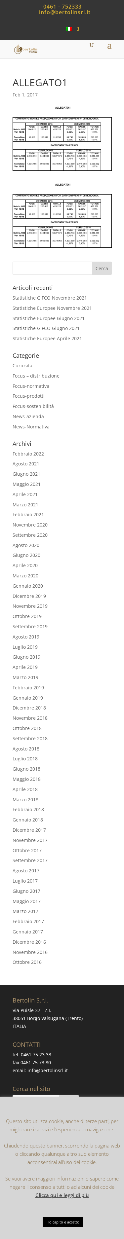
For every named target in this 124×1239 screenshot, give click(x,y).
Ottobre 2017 (27, 850)
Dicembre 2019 (29, 596)
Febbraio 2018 (28, 809)
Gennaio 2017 (28, 932)
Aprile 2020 (25, 565)
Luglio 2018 (25, 758)
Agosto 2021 (26, 463)
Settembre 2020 (30, 535)
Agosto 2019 (26, 637)
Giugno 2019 (26, 657)
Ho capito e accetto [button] (63, 1222)
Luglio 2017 (25, 881)
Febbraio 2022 (28, 454)
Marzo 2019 (25, 677)
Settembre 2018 (30, 738)
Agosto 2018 (26, 749)
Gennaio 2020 (28, 586)
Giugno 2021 (26, 474)
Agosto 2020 (26, 545)
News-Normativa (31, 426)
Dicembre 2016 (29, 942)
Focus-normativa (31, 386)
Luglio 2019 (25, 647)
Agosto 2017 (26, 870)
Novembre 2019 (30, 606)
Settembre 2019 (30, 626)
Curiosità (22, 365)
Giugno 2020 (26, 555)
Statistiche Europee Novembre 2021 (52, 308)
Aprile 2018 (25, 789)
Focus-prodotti (29, 396)
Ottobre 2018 (27, 728)
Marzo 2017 (25, 911)
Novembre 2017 (30, 840)
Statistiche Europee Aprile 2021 (47, 338)
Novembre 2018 (30, 718)
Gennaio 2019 (28, 698)
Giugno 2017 (26, 891)
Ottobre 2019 (27, 616)
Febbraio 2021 (28, 514)
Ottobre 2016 (27, 962)
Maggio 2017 (27, 901)
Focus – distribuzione (36, 376)
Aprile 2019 (25, 667)
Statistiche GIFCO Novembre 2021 (50, 298)
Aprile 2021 (25, 494)
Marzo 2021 (25, 504)
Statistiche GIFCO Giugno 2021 (46, 328)
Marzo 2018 (25, 799)
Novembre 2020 (30, 525)
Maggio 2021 (27, 484)
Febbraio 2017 (28, 921)
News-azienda (28, 416)
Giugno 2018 (26, 769)
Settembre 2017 (30, 860)
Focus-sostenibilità (33, 406)
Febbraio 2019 (28, 687)
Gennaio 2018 (28, 820)
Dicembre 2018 (29, 708)
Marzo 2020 (25, 575)
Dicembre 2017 (29, 830)
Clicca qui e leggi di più (62, 1195)
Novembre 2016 (30, 952)
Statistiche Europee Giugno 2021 (49, 318)
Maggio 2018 (27, 779)
